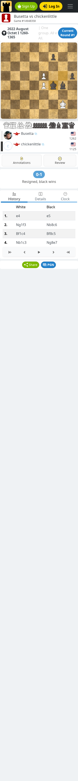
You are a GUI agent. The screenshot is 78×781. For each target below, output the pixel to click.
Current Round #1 (67, 33)
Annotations (22, 163)
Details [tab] (40, 199)
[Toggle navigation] (70, 6)
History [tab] (14, 199)
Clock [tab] (65, 199)
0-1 (39, 174)
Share (33, 265)
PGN (50, 265)
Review (60, 163)
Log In (54, 6)
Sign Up (28, 6)
